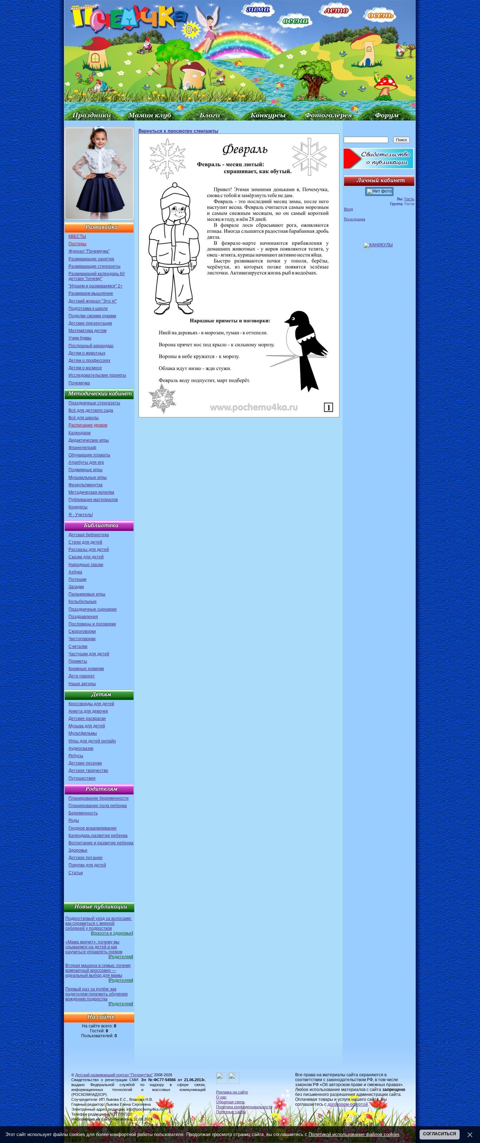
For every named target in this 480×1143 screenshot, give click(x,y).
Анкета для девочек (88, 711)
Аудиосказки (81, 748)
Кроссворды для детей (91, 703)
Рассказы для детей (89, 549)
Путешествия (82, 778)
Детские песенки (85, 763)
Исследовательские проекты (97, 375)
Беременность (83, 813)
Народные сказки (86, 564)
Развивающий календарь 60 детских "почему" (97, 276)
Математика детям (87, 330)
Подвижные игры (86, 469)
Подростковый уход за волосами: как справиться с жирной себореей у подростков (98, 923)
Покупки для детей (87, 865)
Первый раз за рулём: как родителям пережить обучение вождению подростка (96, 994)
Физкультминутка (86, 484)
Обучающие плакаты (89, 455)
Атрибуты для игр (86, 462)
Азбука (75, 572)
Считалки (78, 646)
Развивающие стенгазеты (95, 266)
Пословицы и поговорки (92, 624)
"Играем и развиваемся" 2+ (96, 286)
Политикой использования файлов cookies (354, 1134)
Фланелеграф (82, 447)
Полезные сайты (231, 1112)
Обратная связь (230, 1102)
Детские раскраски (87, 718)
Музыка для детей (87, 725)
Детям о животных (87, 353)
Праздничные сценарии (93, 609)
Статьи (76, 872)
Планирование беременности (99, 798)
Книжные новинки (86, 668)
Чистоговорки (82, 638)
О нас (221, 1097)
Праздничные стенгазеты (94, 403)
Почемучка (79, 383)
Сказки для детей (86, 556)
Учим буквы (80, 338)
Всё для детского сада (91, 410)
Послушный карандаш (91, 345)
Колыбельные (83, 601)
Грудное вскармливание (93, 828)
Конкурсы (78, 507)
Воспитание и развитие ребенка (101, 842)
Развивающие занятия (91, 258)
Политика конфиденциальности (244, 1107)
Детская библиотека (89, 534)
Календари (80, 432)
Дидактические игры (89, 440)
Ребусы (76, 755)
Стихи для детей (85, 542)
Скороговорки (82, 631)
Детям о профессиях (89, 360)
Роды (74, 820)
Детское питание (86, 857)
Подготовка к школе (88, 308)
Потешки (77, 579)
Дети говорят (82, 676)
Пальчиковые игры (87, 594)
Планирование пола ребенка (98, 805)
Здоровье (78, 850)
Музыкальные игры (88, 477)
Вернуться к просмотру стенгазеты (178, 131)
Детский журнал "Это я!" (93, 301)
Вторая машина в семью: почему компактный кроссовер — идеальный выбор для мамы (98, 970)
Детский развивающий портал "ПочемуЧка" (114, 1075)
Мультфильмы (83, 733)
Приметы (78, 661)
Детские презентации (90, 323)
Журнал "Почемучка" (89, 251)
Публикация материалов (93, 499)
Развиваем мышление (91, 293)
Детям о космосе (85, 367)
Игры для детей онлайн (92, 741)
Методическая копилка (91, 492)
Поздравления (83, 616)
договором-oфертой (347, 1104)
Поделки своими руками (92, 315)
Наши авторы (82, 683)
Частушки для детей (89, 653)
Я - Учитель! (81, 514)
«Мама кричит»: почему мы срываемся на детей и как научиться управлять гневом (93, 947)
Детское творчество (88, 770)
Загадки (76, 586)
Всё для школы (84, 417)
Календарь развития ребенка (98, 835)
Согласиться (439, 1133)
